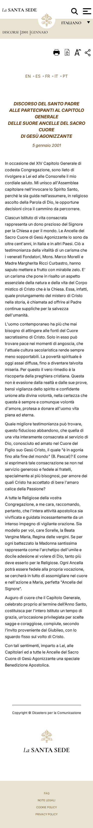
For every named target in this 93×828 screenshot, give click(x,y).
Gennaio (39, 32)
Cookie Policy (46, 807)
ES (37, 76)
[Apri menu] (86, 11)
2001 (25, 32)
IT (56, 76)
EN (28, 76)
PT (65, 76)
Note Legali (46, 800)
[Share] (88, 53)
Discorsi (11, 32)
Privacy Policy (46, 814)
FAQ (46, 793)
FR (47, 76)
